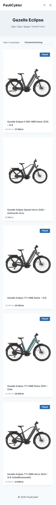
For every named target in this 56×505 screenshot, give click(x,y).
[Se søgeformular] (44, 5)
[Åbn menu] (50, 5)
